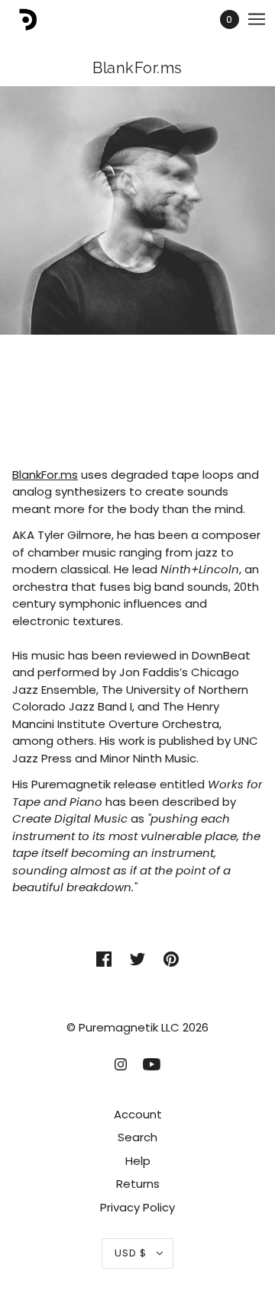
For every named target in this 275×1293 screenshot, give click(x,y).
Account (138, 1114)
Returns (138, 1184)
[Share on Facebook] (104, 959)
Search (137, 1137)
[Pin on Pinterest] (171, 959)
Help (137, 1161)
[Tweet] (137, 959)
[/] (41, 19)
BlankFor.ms (45, 475)
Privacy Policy (137, 1207)
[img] (120, 1064)
